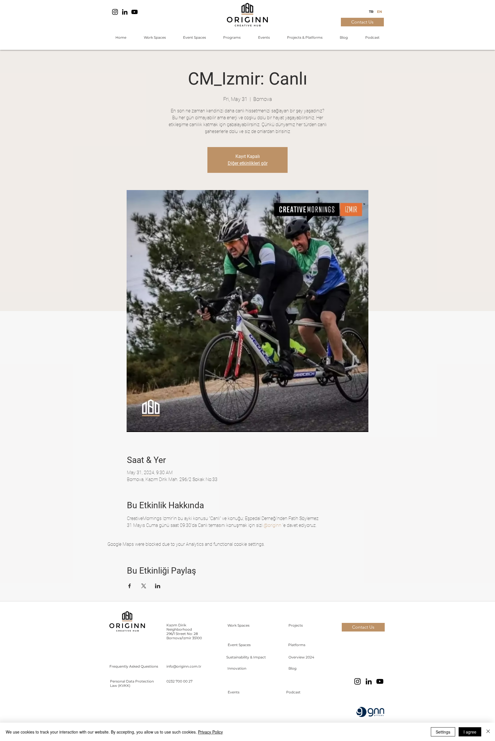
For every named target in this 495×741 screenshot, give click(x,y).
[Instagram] (115, 12)
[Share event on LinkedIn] (157, 586)
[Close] (488, 731)
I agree (469, 732)
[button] (154, 37)
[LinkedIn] (125, 12)
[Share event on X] (143, 586)
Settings (443, 732)
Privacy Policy (210, 732)
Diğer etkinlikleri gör (248, 163)
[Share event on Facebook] (129, 586)
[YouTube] (134, 12)
